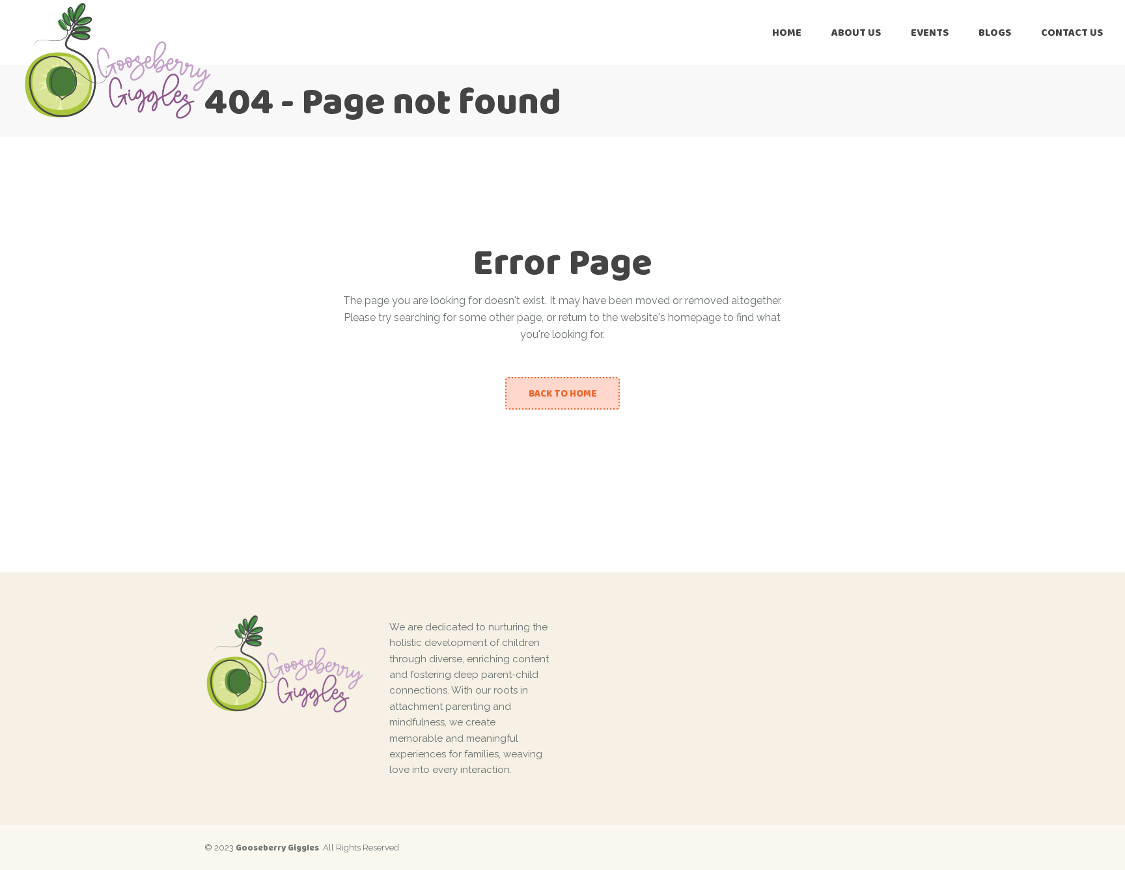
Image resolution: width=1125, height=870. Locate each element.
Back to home (562, 393)
